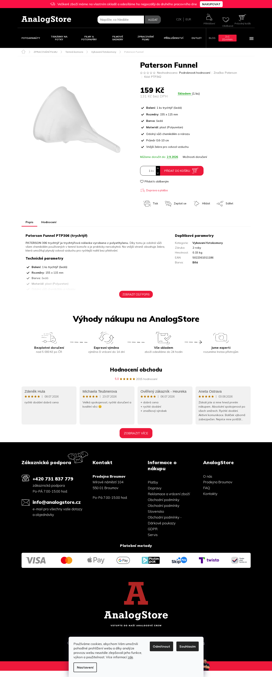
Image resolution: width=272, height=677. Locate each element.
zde (130, 657)
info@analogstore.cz (57, 502)
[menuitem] (31, 38)
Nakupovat (211, 4)
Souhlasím (187, 646)
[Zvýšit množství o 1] (158, 168)
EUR (188, 19)
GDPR (152, 529)
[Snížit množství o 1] (158, 173)
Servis (153, 535)
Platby (153, 482)
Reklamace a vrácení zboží (169, 494)
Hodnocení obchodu (136, 369)
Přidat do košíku (177, 171)
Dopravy (154, 488)
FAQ (206, 488)
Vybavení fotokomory (207, 243)
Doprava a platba (157, 190)
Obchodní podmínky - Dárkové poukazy (165, 520)
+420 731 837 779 (53, 479)
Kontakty (210, 494)
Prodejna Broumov (217, 482)
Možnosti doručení (195, 157)
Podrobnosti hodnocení (194, 73)
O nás (207, 476)
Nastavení (85, 667)
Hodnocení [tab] (48, 222)
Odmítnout (161, 646)
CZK (178, 19)
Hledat (153, 19)
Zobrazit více (136, 433)
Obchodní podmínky (163, 500)
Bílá (195, 262)
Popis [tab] (29, 222)
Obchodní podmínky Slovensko (163, 508)
